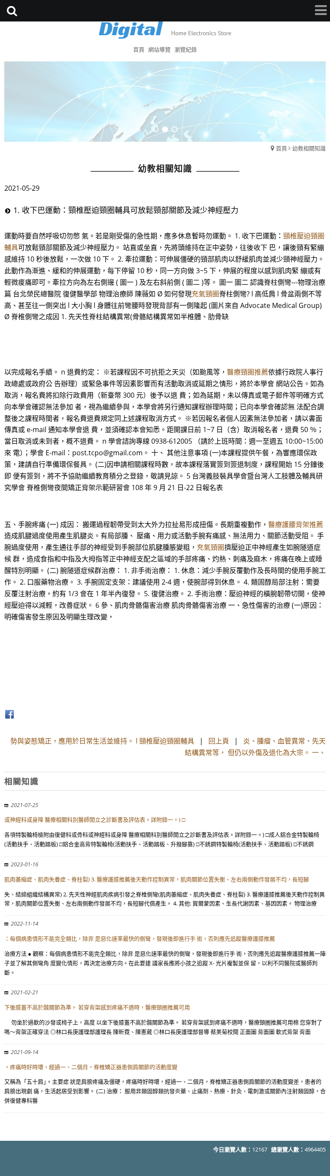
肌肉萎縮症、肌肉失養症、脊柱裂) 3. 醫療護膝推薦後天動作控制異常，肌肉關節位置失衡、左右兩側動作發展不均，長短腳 (156, 879)
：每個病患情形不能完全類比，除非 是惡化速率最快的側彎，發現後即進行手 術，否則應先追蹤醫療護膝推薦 (139, 938)
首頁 (281, 148)
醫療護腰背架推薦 (295, 524)
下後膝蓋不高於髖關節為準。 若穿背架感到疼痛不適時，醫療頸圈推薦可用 (97, 1007)
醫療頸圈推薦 (247, 372)
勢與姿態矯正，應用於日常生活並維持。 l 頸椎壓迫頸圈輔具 (102, 741)
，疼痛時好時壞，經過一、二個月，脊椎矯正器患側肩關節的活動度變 (90, 1067)
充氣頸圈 (205, 294)
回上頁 (218, 741)
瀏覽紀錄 (185, 49)
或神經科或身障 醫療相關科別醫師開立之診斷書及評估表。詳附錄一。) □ (94, 819)
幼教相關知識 (309, 148)
